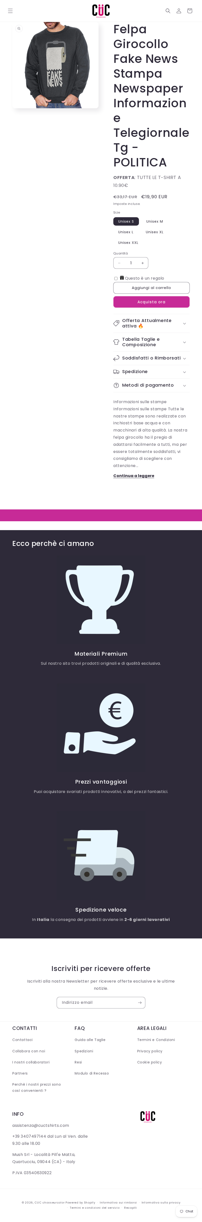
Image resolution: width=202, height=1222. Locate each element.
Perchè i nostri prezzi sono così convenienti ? (36, 1087)
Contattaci (22, 1039)
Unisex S (126, 221)
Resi (78, 1062)
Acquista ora (151, 302)
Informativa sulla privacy (161, 1202)
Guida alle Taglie (90, 1039)
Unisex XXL (128, 242)
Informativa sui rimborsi (118, 1202)
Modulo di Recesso (92, 1073)
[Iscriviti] (139, 1002)
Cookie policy (149, 1062)
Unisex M (154, 221)
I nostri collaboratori (31, 1062)
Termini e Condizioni (156, 1039)
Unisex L (126, 232)
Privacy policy (150, 1051)
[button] (10, 10)
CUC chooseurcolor (49, 1202)
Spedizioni (84, 1051)
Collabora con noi (28, 1051)
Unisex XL (155, 232)
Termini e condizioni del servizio (94, 1208)
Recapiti (130, 1208)
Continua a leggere (133, 476)
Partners (20, 1073)
